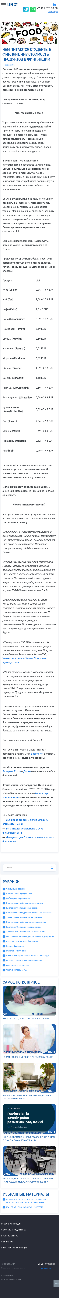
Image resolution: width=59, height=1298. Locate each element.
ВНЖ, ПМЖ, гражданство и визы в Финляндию (28, 955)
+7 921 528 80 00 (47, 8)
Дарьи (27, 771)
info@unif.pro (53, 12)
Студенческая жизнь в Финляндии (22, 941)
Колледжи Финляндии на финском (22, 908)
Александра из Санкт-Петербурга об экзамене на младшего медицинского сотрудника (28, 1180)
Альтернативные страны (17, 965)
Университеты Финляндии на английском (25, 931)
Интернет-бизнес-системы (11, 1279)
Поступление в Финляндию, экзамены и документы (30, 936)
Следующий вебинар (16, 888)
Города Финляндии (15, 946)
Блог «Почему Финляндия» (15, 1248)
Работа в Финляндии (16, 950)
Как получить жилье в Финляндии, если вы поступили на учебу (27, 1097)
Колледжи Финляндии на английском (23, 927)
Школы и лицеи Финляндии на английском (26, 922)
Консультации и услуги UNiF (19, 893)
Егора (17, 771)
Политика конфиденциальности (13, 1268)
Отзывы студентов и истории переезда (24, 960)
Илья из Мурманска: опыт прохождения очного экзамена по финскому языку (29, 1139)
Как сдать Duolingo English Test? (24, 1207)
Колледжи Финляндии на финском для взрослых (28, 912)
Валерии (7, 771)
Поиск (52, 868)
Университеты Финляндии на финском (24, 917)
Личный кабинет (54, 5)
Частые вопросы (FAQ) (16, 969)
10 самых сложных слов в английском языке (28, 1057)
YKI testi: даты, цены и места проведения (26, 1018)
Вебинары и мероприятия (18, 898)
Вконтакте (37, 753)
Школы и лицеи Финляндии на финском (24, 903)
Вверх (56, 1284)
